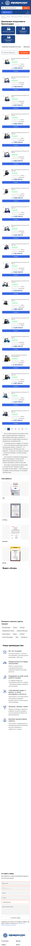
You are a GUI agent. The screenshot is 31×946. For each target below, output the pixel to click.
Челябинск (24, 637)
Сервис (3, 944)
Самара (22, 634)
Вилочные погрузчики (17, 16)
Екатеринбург (6, 627)
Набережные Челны (8, 630)
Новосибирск (6, 634)
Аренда (18, 941)
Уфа (17, 637)
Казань (15, 627)
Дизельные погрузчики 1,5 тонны (11, 46)
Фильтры (25, 52)
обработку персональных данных (13, 924)
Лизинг (18, 944)
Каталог (8, 16)
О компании (4, 941)
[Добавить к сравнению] (3, 59)
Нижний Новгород (22, 630)
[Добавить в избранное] (9, 59)
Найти (26, 8)
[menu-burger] (2, 3)
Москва (22, 627)
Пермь (15, 634)
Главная (3, 16)
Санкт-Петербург (7, 637)
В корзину (16, 71)
